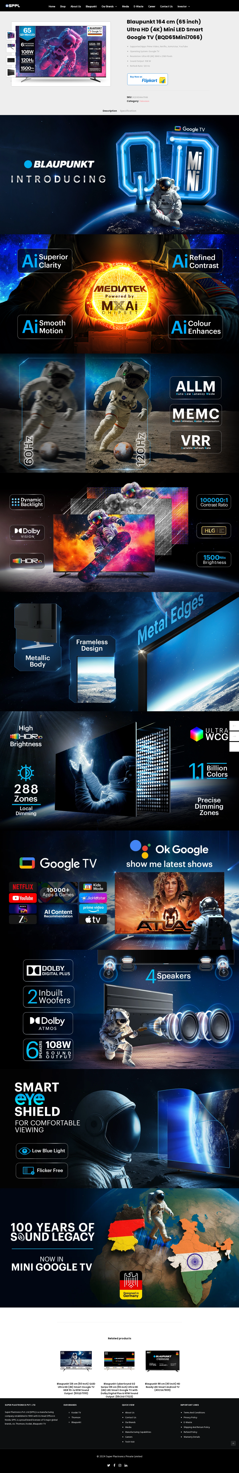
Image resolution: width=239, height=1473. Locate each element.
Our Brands (108, 6)
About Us (76, 6)
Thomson (76, 1417)
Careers (128, 1437)
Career (151, 6)
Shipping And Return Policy (197, 1427)
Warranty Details (192, 1437)
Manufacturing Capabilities (138, 1432)
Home (52, 6)
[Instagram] (120, 1465)
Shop (63, 6)
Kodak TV (76, 1412)
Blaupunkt (91, 6)
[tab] (110, 111)
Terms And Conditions (194, 1412)
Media (125, 6)
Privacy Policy (190, 1417)
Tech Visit (130, 1442)
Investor (182, 6)
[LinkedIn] (126, 1465)
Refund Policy (190, 1432)
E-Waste (138, 6)
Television (144, 101)
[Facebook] (114, 1465)
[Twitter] (108, 1465)
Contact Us (166, 6)
